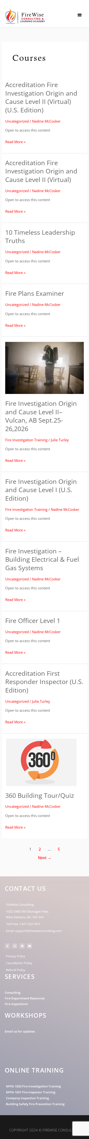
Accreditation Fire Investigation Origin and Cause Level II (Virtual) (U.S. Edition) (41, 97)
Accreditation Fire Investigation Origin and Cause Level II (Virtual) (41, 171)
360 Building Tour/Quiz (39, 795)
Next (44, 857)
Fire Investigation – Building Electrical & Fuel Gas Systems (42, 559)
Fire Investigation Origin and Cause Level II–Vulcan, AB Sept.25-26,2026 (41, 416)
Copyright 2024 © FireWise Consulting (44, 1130)
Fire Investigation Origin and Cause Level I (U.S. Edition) (41, 490)
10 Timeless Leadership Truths (40, 236)
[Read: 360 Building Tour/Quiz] (40, 761)
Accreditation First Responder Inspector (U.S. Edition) (44, 681)
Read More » (15, 142)
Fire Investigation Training (26, 439)
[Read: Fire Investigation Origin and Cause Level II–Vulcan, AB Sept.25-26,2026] (44, 367)
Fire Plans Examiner (34, 293)
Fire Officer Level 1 (32, 620)
